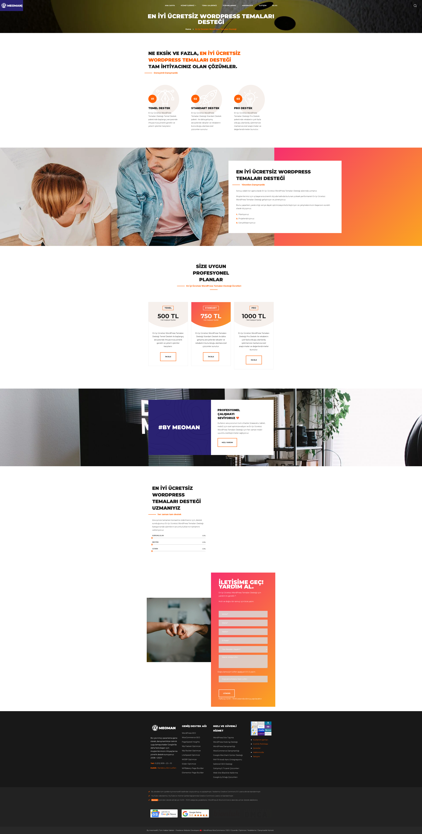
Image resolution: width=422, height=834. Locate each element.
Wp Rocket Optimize (191, 759)
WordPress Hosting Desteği (225, 750)
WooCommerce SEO (191, 746)
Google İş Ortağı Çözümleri (225, 785)
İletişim (256, 765)
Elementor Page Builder (193, 781)
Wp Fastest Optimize (191, 754)
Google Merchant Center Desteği (228, 763)
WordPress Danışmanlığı (224, 755)
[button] (168, 356)
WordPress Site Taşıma (223, 746)
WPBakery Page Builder (193, 776)
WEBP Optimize (189, 768)
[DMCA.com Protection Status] (258, 819)
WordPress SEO (189, 741)
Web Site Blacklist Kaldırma (225, 781)
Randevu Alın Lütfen (167, 776)
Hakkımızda (258, 761)
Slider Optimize (189, 772)
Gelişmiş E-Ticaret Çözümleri (226, 777)
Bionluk (154, 808)
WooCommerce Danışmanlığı (226, 759)
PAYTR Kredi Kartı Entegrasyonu (227, 768)
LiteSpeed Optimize (191, 763)
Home (188, 29)
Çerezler (257, 756)
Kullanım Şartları (260, 748)
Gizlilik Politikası (260, 752)
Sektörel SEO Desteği (222, 772)
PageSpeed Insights (191, 750)
